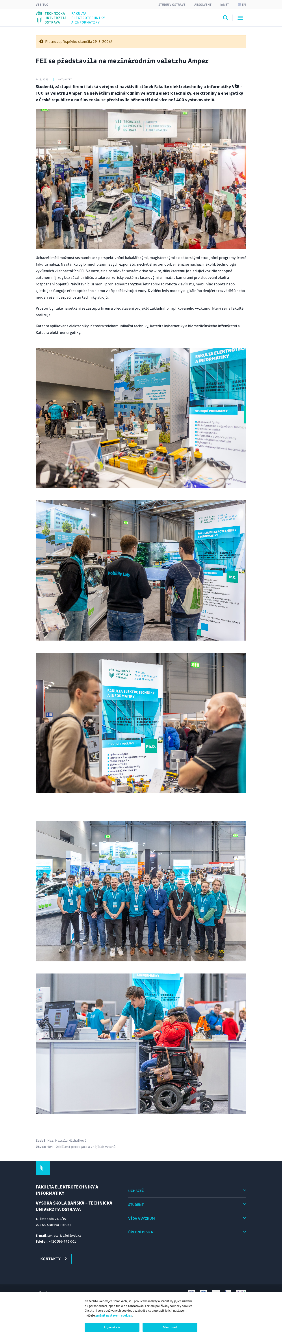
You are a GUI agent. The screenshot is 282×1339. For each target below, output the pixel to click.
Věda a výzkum (141, 1218)
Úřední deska (140, 1232)
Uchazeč (136, 1190)
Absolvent (203, 4)
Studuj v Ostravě (172, 4)
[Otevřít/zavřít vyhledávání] (225, 18)
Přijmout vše (112, 1327)
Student (136, 1204)
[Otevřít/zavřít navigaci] (240, 18)
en (244, 4)
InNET (224, 4)
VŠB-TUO (42, 4)
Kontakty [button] (50, 1258)
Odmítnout (170, 1327)
